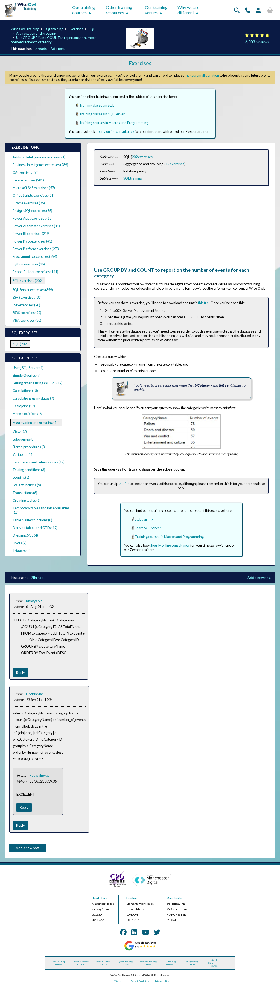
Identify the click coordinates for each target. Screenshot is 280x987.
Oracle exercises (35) (29, 203)
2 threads (39, 48)
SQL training (54, 29)
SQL (92, 29)
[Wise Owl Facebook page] (123, 932)
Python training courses (125, 963)
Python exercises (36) (29, 264)
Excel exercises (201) (28, 180)
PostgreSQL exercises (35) (32, 210)
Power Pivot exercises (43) (32, 241)
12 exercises (174, 164)
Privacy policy (162, 981)
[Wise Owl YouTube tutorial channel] (145, 932)
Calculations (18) (25, 390)
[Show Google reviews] (140, 950)
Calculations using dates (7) (33, 398)
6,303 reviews (257, 42)
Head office (99, 898)
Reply (20, 672)
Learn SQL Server (148, 528)
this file (203, 303)
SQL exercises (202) (28, 281)
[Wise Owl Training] (18, 17)
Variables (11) (23, 454)
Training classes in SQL (96, 105)
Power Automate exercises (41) (36, 226)
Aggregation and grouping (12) (36, 422)
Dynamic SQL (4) (25, 535)
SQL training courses (169, 963)
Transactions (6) (25, 492)
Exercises (76, 29)
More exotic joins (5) (28, 413)
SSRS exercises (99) (27, 312)
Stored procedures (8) (29, 447)
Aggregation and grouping (36, 33)
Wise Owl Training (25, 29)
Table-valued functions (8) (32, 520)
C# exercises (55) (26, 172)
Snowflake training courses (147, 963)
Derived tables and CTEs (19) (35, 527)
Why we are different (188, 10)
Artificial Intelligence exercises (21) (39, 157)
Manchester (175, 898)
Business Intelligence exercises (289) (40, 165)
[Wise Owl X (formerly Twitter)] (157, 932)
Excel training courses (58, 963)
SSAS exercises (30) (27, 297)
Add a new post (259, 577)
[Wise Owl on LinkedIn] (134, 932)
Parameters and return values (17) (39, 462)
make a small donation (202, 75)
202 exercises (142, 157)
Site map (118, 981)
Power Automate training (81, 963)
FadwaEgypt (39, 775)
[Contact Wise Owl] (247, 10)
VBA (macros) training (192, 963)
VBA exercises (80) (27, 320)
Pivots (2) (20, 543)
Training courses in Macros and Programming (113, 123)
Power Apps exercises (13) (32, 218)
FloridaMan (35, 694)
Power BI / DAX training (102, 963)
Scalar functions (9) (27, 485)
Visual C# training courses (213, 963)
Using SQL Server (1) (28, 368)
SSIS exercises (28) (26, 305)
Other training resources (119, 10)
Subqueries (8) (23, 439)
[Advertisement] (181, 229)
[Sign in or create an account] (258, 10)
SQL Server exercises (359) (33, 290)
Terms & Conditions (140, 981)
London (131, 898)
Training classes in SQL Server (102, 114)
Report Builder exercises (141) (35, 272)
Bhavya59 (34, 601)
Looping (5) (21, 477)
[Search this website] (237, 10)
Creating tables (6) (26, 500)
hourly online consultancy (115, 131)
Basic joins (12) (24, 406)
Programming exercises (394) (35, 256)
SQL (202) (20, 344)
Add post (58, 48)
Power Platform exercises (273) (36, 249)
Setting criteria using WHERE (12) (37, 383)
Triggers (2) (21, 550)
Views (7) (20, 431)
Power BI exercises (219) (31, 233)
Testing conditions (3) (29, 470)
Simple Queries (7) (26, 375)
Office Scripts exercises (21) (33, 195)
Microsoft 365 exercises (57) (34, 188)
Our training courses (83, 10)
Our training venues (156, 10)
